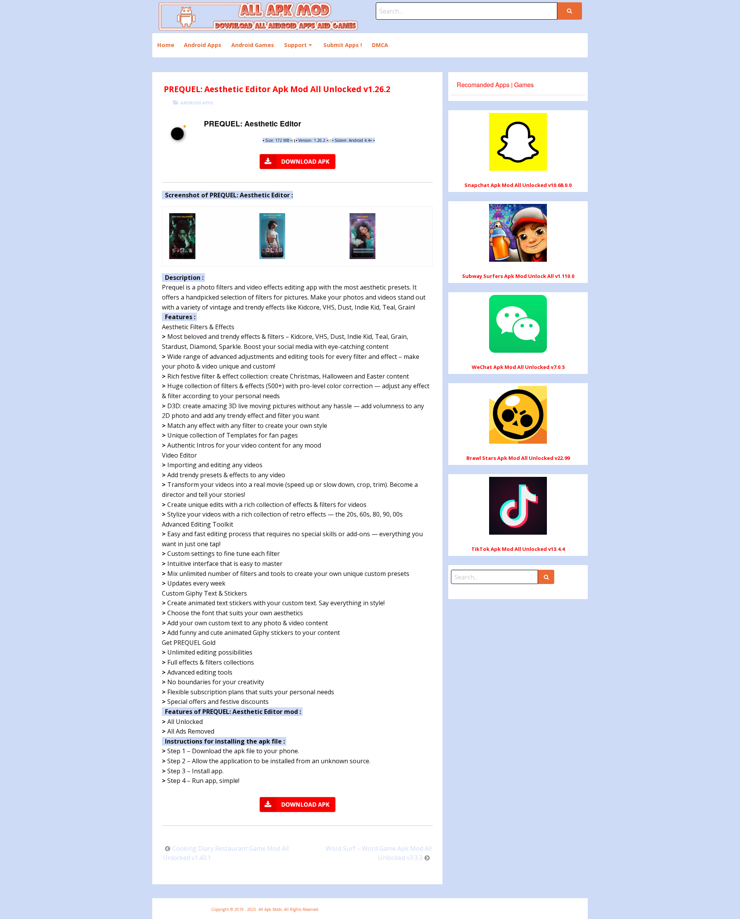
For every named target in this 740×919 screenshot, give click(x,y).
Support (295, 45)
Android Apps (202, 45)
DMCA (380, 45)
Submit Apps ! (342, 45)
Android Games (252, 45)
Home (165, 45)
